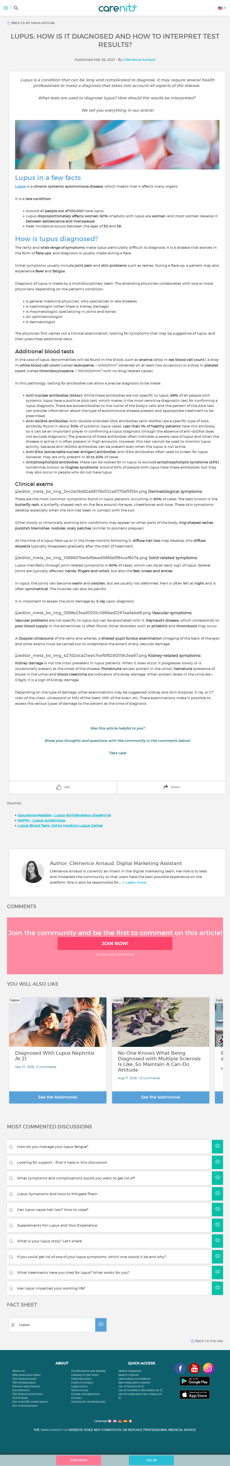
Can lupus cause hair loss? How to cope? (52, 1209)
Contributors (21, 1390)
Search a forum (128, 1375)
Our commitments (25, 1405)
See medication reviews (134, 1382)
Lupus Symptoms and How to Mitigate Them (57, 1194)
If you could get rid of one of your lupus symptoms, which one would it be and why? (91, 1257)
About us (18, 1371)
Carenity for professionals (88, 1401)
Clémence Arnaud (139, 59)
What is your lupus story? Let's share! (49, 1241)
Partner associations (26, 1386)
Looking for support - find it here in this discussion (62, 1162)
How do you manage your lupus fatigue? (52, 1146)
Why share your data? (26, 1375)
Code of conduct (82, 1382)
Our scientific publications (30, 1401)
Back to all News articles (33, 22)
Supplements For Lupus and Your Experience (57, 1225)
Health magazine (129, 1371)
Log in (151, 1460)
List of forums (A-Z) (131, 1386)
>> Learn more (134, 882)
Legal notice (79, 1386)
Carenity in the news (84, 1375)
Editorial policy (81, 1378)
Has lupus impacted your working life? (51, 1288)
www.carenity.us (54, 1430)
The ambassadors (24, 1382)
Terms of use (79, 1390)
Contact (76, 1397)
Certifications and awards (88, 1371)
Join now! (115, 943)
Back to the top (209, 1341)
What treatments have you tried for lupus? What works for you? (73, 1272)
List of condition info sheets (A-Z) (140, 1390)
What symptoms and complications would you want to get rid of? (76, 1178)
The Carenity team (24, 1378)
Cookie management (85, 1394)
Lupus (24, 1324)
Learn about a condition (134, 1378)
